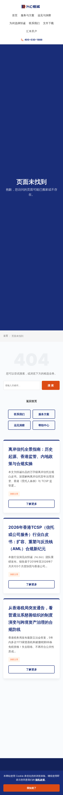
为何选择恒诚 (17, 23)
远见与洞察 (44, 15)
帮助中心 (43, 425)
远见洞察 (19, 425)
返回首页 (31, 401)
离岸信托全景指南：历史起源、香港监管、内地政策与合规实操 (30, 456)
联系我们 (34, 23)
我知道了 (31, 787)
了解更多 (31, 503)
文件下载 (48, 23)
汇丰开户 (31, 31)
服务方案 (43, 414)
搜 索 (51, 385)
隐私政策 (40, 779)
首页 (14, 15)
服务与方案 (27, 15)
